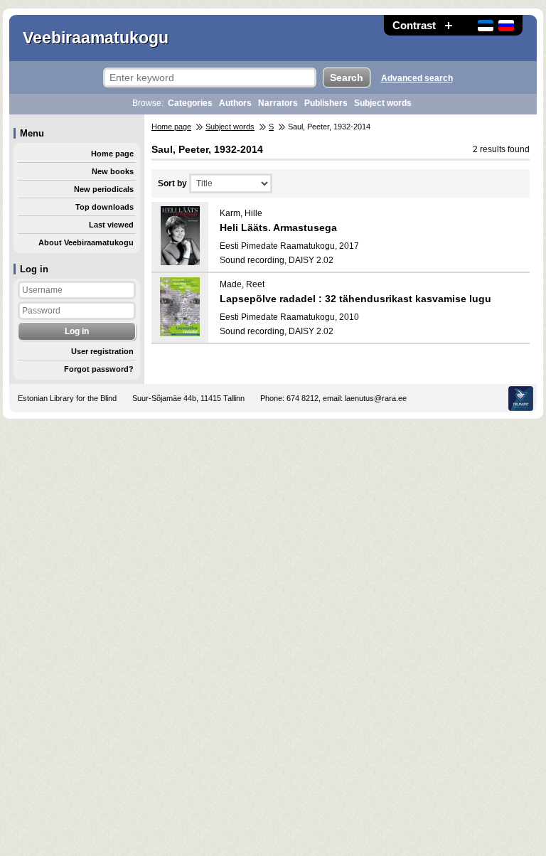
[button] (448, 25)
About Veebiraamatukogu (86, 242)
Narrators (278, 103)
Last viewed (111, 224)
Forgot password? (99, 369)
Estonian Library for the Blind (67, 398)
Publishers (326, 103)
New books (113, 171)
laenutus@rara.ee (376, 398)
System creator (520, 398)
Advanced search (417, 78)
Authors (235, 103)
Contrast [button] (414, 25)
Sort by (172, 183)
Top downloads (104, 207)
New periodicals (104, 189)
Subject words (383, 103)
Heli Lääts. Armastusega (278, 227)
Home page (112, 153)
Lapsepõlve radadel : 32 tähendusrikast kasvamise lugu (355, 298)
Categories (190, 103)
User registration (102, 351)
